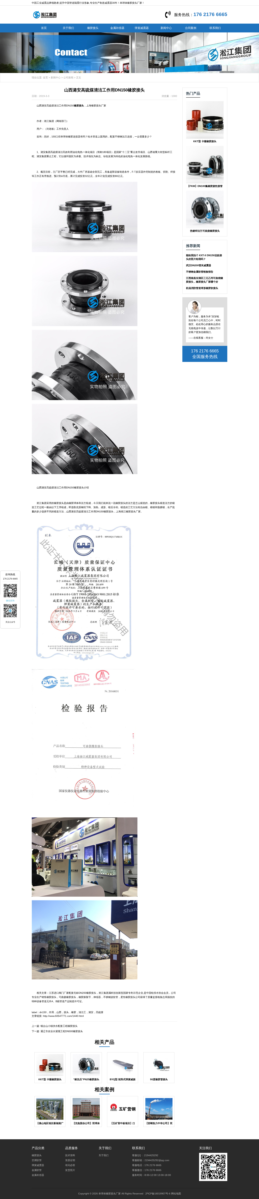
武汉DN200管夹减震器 (198, 265)
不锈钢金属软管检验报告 (199, 271)
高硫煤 (99, 1012)
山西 (58, 1012)
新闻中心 (166, 27)
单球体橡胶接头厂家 (109, 1193)
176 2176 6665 (210, 14)
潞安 (90, 1012)
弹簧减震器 (142, 27)
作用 (51, 1012)
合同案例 (190, 27)
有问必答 (70, 1165)
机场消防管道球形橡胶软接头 (202, 288)
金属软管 (37, 1170)
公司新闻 (68, 77)
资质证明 (70, 1160)
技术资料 (70, 1155)
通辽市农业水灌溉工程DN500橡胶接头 (62, 1031)
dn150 (43, 1012)
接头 (66, 1012)
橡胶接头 (92, 27)
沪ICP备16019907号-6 (157, 1193)
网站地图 (176, 1193)
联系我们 (215, 27)
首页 (44, 27)
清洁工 (82, 1012)
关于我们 (68, 27)
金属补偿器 (117, 27)
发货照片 (70, 1170)
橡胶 (73, 1012)
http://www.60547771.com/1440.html (63, 1016)
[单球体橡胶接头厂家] (45, 14)
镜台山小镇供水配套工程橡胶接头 (59, 1026)
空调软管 (37, 1160)
